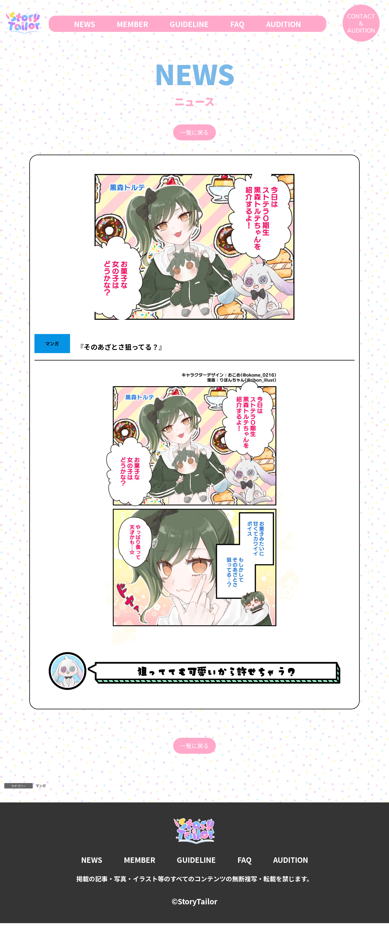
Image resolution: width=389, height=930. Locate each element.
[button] (194, 132)
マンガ (41, 785)
